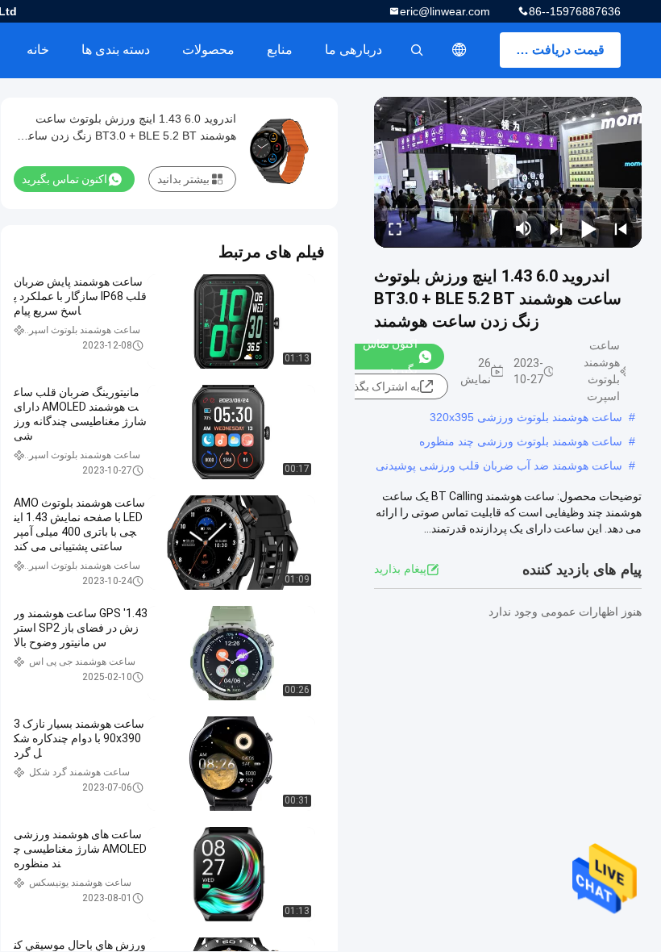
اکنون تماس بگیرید (390, 357)
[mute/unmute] (524, 228)
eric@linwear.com (445, 11)
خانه (38, 49)
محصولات (208, 49)
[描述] (459, 50)
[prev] (621, 228)
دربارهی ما (353, 49)
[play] (508, 172)
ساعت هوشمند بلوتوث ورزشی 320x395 (526, 417)
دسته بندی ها (115, 49)
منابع (280, 49)
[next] (556, 228)
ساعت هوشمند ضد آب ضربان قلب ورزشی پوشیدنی (499, 465)
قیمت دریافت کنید (556, 49)
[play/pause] (588, 228)
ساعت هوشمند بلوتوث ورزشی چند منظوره (520, 441)
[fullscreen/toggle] (395, 228)
